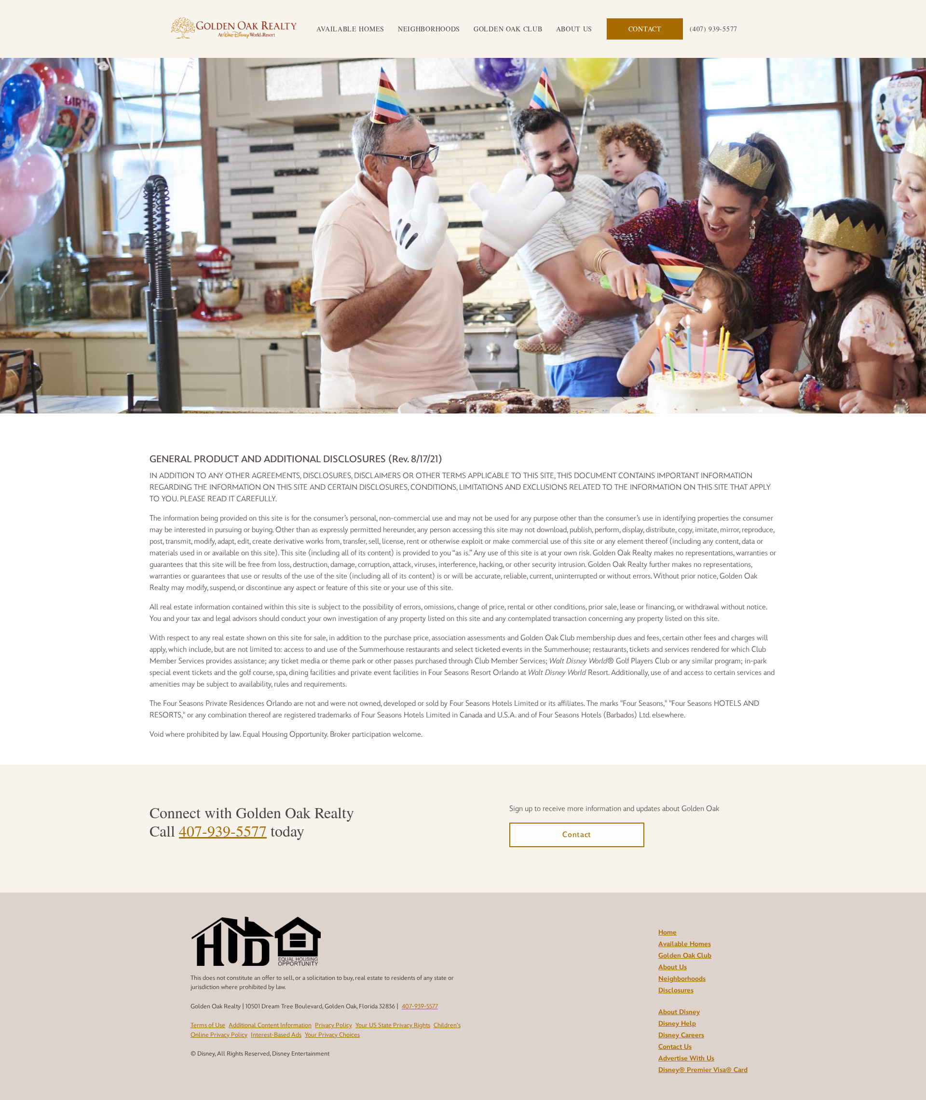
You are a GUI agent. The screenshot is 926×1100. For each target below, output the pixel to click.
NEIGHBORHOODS (429, 28)
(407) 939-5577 (713, 28)
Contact (645, 28)
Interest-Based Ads (276, 1035)
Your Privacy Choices (332, 1035)
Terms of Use (208, 1025)
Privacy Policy (333, 1025)
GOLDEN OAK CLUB (508, 28)
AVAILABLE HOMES (350, 28)
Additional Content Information (270, 1025)
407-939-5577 (223, 830)
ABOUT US (574, 28)
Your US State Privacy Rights (392, 1025)
